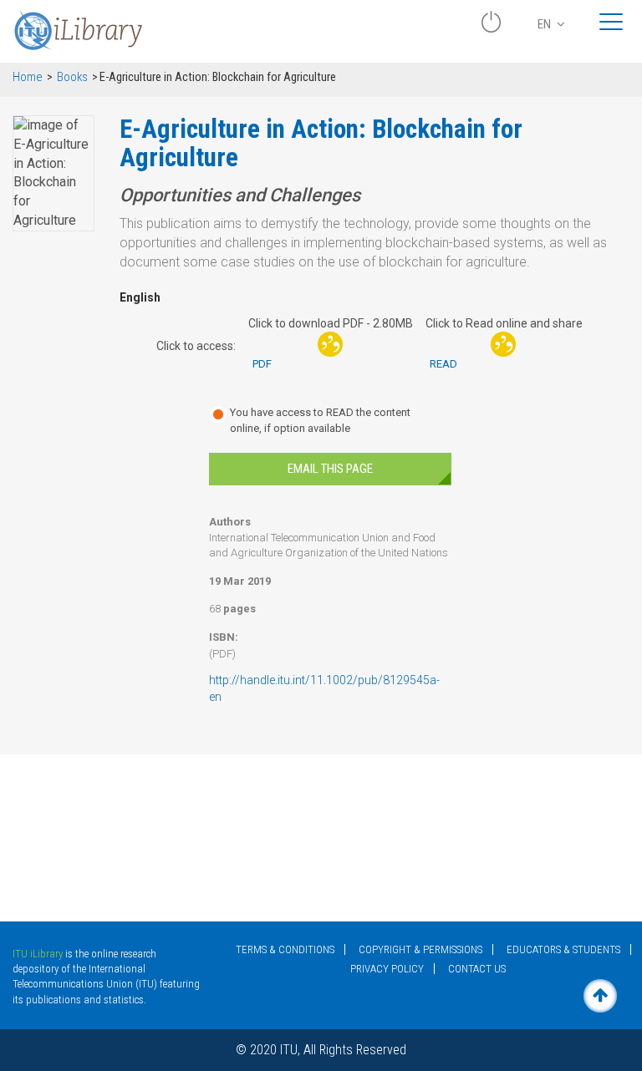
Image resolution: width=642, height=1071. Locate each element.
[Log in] (491, 28)
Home (28, 77)
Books (72, 77)
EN (545, 24)
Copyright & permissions (420, 949)
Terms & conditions (285, 949)
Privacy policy (387, 968)
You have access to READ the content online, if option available (320, 420)
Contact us (477, 968)
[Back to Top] (600, 996)
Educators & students (563, 949)
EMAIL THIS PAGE (330, 468)
